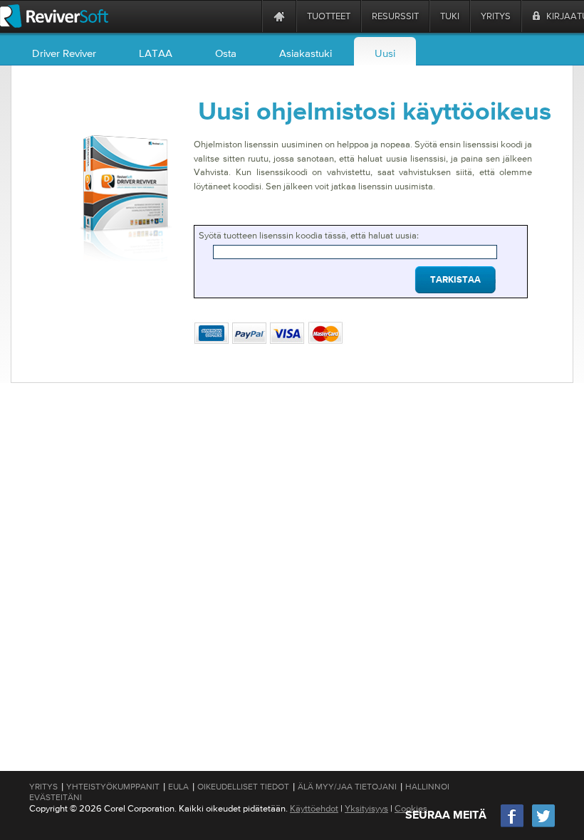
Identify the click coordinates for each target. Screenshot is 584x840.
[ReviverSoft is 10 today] (248, 16)
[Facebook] (513, 825)
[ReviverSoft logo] (54, 16)
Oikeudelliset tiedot (243, 787)
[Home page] (279, 16)
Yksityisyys (366, 808)
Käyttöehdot (314, 808)
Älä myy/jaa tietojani (347, 787)
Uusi (385, 53)
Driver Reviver (64, 53)
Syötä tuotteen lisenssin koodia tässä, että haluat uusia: (309, 235)
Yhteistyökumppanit (113, 787)
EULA (178, 787)
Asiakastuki (305, 53)
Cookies (411, 808)
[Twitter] (543, 825)
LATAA (155, 53)
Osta (225, 53)
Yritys (43, 787)
